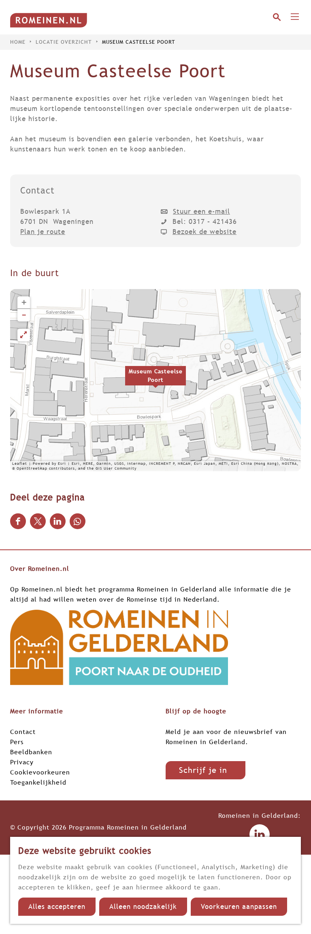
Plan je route (42, 231)
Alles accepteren (56, 906)
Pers (16, 741)
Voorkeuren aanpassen (239, 906)
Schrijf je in (203, 770)
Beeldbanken (31, 751)
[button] (155, 380)
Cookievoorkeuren (40, 772)
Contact (23, 731)
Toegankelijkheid (38, 782)
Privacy (22, 761)
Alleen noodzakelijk (143, 906)
